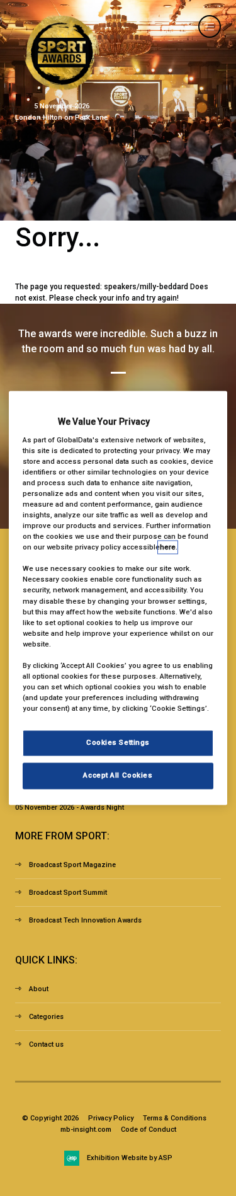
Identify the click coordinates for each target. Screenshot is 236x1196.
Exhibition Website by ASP (129, 1158)
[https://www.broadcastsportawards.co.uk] (61, 87)
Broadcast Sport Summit (68, 892)
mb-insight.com (85, 1129)
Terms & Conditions (174, 1118)
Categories (46, 1017)
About (38, 989)
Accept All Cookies (117, 775)
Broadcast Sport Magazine (72, 865)
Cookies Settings (118, 743)
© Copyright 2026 (50, 1118)
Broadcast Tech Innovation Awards (85, 920)
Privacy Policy (110, 1118)
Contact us (46, 1044)
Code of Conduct (148, 1129)
